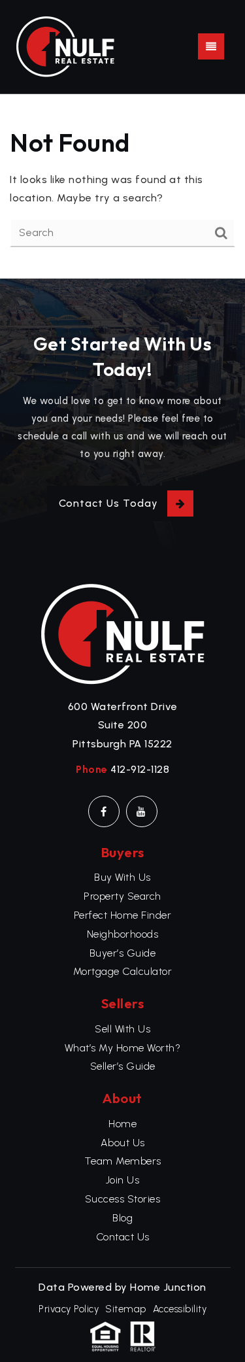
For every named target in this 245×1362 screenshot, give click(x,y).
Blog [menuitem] (122, 1218)
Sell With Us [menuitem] (122, 1029)
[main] (122, 186)
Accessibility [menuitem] (180, 1309)
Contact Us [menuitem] (123, 1237)
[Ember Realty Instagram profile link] (141, 811)
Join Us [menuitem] (123, 1180)
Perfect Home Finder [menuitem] (123, 915)
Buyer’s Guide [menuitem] (123, 953)
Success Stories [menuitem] (123, 1199)
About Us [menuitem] (123, 1142)
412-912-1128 (139, 769)
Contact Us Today (108, 503)
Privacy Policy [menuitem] (69, 1309)
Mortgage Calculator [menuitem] (122, 971)
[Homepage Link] (65, 45)
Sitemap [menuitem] (125, 1309)
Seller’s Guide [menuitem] (122, 1066)
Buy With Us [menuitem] (122, 877)
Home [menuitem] (122, 1123)
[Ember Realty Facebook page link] (104, 811)
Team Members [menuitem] (122, 1161)
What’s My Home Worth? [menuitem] (123, 1048)
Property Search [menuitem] (122, 896)
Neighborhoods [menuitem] (123, 934)
